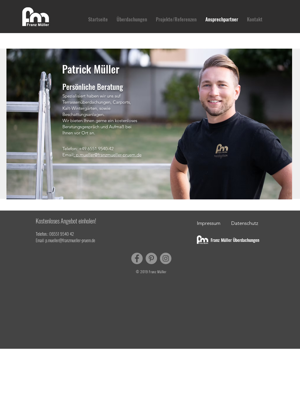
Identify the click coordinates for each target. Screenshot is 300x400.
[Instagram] (165, 258)
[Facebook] (137, 258)
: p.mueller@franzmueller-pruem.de (108, 155)
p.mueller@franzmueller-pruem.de (70, 240)
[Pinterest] (151, 258)
